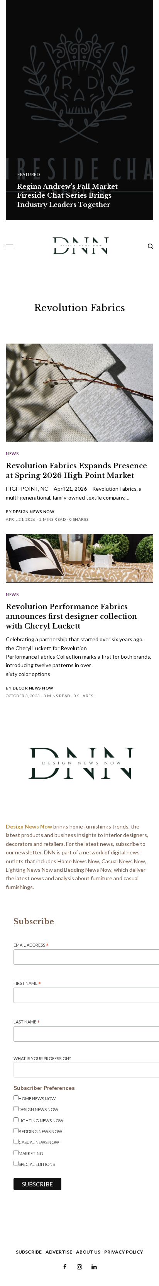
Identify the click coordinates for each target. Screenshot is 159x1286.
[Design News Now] (80, 246)
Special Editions (37, 1164)
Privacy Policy (123, 1252)
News (12, 453)
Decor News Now (33, 688)
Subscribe (29, 1252)
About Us (88, 1252)
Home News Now (37, 1098)
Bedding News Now (40, 1131)
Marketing (31, 1153)
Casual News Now (39, 1142)
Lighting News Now (41, 1120)
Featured (28, 174)
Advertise (59, 1252)
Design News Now (33, 511)
